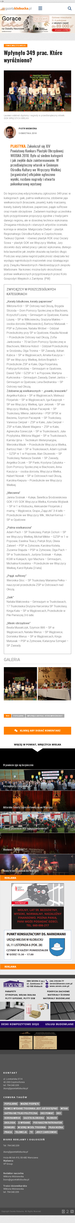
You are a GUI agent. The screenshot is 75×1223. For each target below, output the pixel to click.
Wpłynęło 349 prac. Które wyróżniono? (45, 716)
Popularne (18, 716)
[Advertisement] (39, 708)
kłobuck (52, 1118)
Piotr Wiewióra (28, 128)
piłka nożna (56, 1127)
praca (8, 1132)
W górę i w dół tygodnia (32, 1127)
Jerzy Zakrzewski (46, 1132)
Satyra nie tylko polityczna (21, 1113)
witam (64, 1108)
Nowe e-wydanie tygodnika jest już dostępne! (31, 1108)
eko (59, 1113)
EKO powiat (47, 1113)
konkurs (10, 1127)
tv (31, 1132)
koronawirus (12, 1118)
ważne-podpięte (30, 1104)
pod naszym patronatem (47, 1122)
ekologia (10, 1122)
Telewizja (21, 1132)
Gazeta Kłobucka (34, 1118)
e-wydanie (24, 1122)
